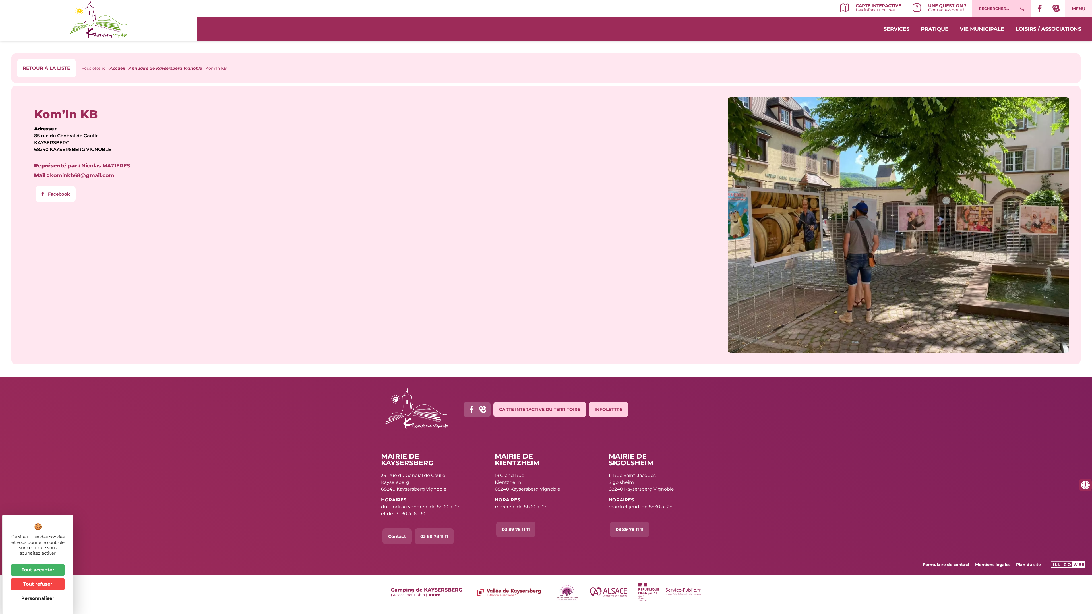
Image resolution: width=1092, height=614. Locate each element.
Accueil (117, 68)
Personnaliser (37, 598)
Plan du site (1028, 564)
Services (896, 29)
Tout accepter (38, 569)
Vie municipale (982, 29)
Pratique (934, 29)
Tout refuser (37, 584)
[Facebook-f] (471, 409)
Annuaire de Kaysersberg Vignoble (165, 68)
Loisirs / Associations (1048, 29)
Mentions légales (992, 564)
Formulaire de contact (946, 564)
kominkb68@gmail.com (74, 175)
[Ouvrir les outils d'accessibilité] (1085, 485)
